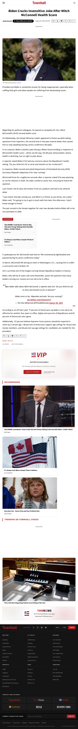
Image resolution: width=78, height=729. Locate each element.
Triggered (5, 673)
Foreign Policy (31, 653)
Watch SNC (56, 680)
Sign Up (71, 716)
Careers (30, 676)
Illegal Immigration (33, 657)
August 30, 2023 (56, 303)
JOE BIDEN (5, 344)
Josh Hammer (57, 657)
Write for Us (31, 683)
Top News (5, 640)
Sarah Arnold (7, 21)
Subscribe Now (49, 372)
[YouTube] (45, 627)
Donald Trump (32, 647)
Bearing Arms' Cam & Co (9, 680)
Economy (30, 650)
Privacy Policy (16, 723)
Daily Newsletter (57, 676)
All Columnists (56, 660)
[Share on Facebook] (61, 21)
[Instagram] (37, 627)
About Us (30, 669)
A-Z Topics (31, 635)
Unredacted (5, 676)
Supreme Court (32, 660)
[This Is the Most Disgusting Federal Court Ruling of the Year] (39, 579)
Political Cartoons (7, 653)
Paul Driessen (7, 514)
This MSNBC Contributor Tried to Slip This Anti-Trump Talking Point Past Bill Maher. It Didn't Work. (38, 429)
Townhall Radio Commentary (10, 683)
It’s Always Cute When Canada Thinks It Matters (20, 470)
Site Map (44, 723)
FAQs (64, 627)
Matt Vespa (7, 432)
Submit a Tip (31, 680)
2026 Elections (31, 640)
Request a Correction (34, 723)
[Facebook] (41, 627)
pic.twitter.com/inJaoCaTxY (39, 299)
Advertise (30, 673)
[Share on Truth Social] (57, 21)
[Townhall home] (9, 627)
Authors (4, 660)
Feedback (24, 723)
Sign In (57, 627)
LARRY (4, 669)
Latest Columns (6, 647)
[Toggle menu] (4, 3)
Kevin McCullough (58, 647)
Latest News (5, 643)
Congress (30, 643)
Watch (4, 650)
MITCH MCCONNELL (18, 344)
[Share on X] (53, 21)
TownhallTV (5, 657)
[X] (33, 627)
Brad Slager (56, 650)
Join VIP (72, 627)
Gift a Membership (58, 673)
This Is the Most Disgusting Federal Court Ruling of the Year (24, 603)
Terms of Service (6, 723)
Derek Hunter (56, 643)
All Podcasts (5, 686)
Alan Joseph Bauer (58, 653)
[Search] (74, 3)
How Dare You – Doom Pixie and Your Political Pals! (22, 511)
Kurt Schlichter (8, 473)
